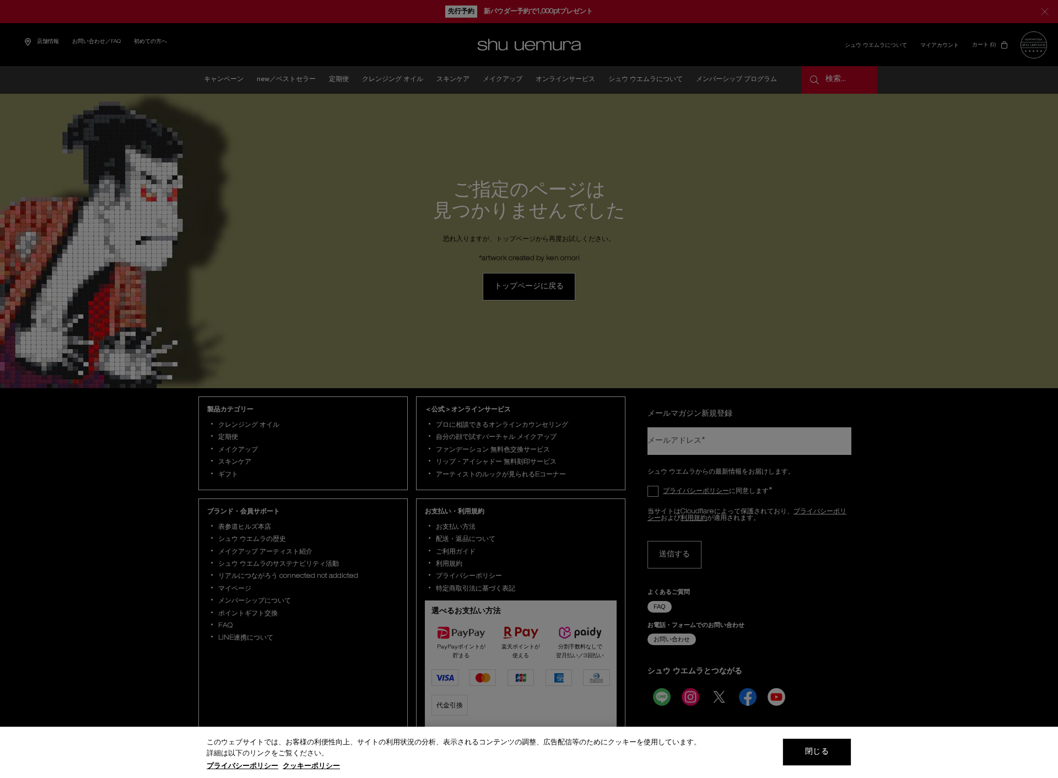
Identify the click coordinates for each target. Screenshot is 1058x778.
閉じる (816, 752)
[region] (529, 752)
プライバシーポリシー (242, 766)
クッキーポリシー (311, 766)
